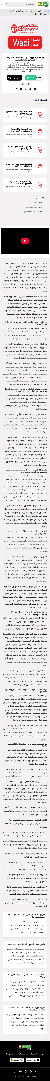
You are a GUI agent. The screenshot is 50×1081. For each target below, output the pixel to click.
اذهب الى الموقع (14, 78)
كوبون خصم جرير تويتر (35, 202)
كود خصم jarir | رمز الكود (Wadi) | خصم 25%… (21, 182)
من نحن (41, 1054)
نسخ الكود (30, 77)
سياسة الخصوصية (12, 1054)
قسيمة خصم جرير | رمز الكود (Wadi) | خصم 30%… (19, 165)
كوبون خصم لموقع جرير (34, 207)
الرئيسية (45, 11)
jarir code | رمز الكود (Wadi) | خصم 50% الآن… (19, 113)
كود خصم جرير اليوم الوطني (33, 211)
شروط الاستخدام (24, 1054)
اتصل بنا (34, 1054)
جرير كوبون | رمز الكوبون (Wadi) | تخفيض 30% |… (21, 130)
